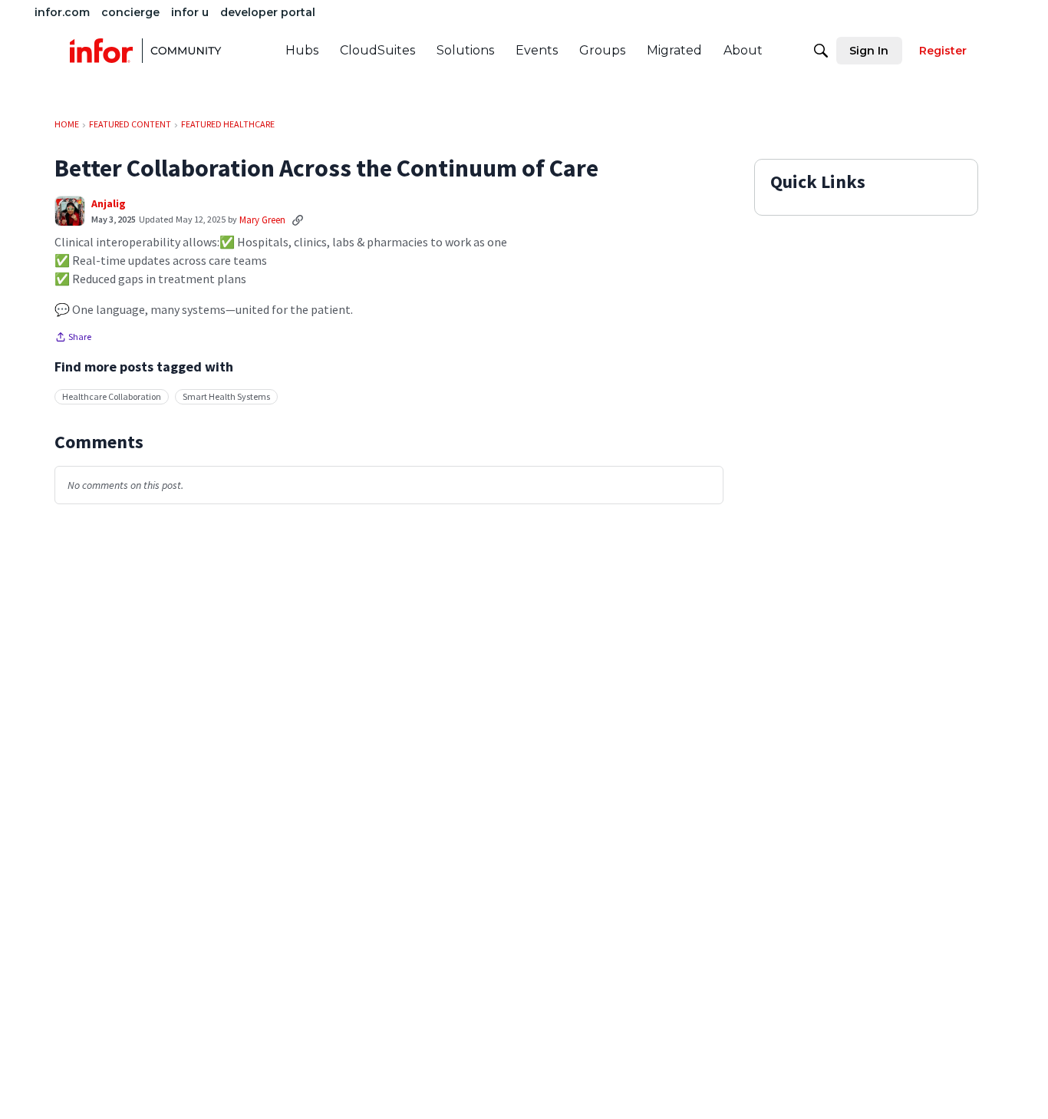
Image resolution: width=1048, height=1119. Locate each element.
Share (72, 338)
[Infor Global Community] (146, 50)
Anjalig (108, 203)
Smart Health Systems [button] (226, 396)
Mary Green (262, 220)
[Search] (821, 50)
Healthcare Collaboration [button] (111, 396)
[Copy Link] (297, 219)
